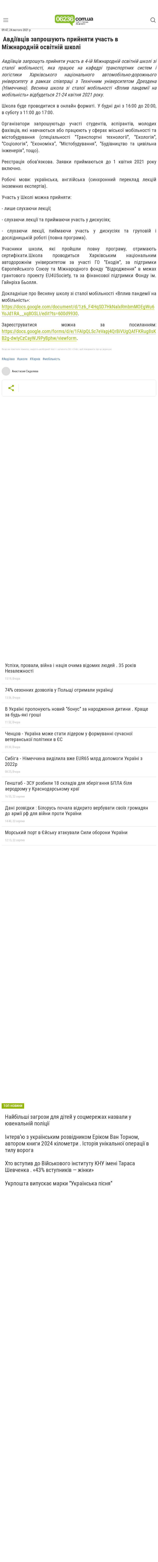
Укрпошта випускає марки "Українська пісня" (58, 1183)
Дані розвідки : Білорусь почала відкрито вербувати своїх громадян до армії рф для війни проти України (76, 811)
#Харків (35, 359)
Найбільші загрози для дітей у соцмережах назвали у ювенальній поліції (68, 1120)
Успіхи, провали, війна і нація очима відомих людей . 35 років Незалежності (70, 668)
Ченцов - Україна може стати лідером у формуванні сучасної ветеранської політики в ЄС (68, 736)
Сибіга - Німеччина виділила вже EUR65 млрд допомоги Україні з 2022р (73, 761)
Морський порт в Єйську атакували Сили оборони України (66, 832)
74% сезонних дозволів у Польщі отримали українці (59, 690)
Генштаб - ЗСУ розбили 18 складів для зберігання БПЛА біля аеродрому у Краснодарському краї (68, 786)
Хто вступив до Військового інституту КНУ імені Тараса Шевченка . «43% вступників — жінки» (70, 1166)
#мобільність (51, 359)
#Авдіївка (8, 359)
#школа (22, 359)
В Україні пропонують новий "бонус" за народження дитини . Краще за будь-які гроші (76, 712)
